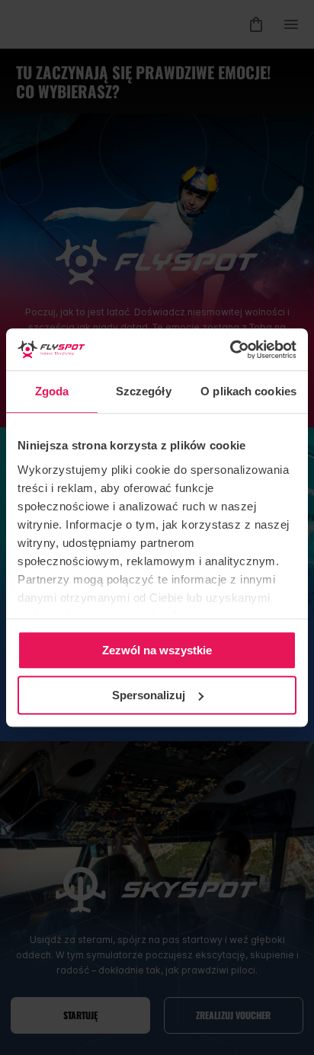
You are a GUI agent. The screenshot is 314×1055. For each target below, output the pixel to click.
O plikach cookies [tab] (248, 391)
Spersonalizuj (148, 695)
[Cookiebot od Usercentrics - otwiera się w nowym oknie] (229, 350)
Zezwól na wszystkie (157, 650)
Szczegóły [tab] (143, 391)
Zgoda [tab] (52, 391)
